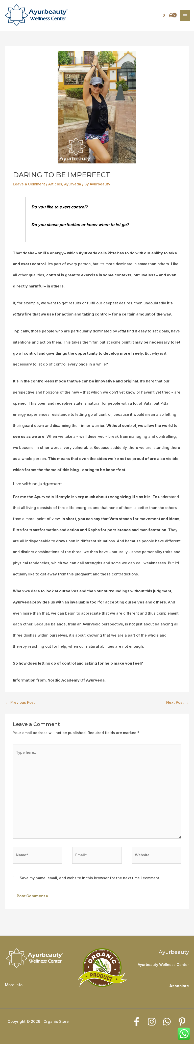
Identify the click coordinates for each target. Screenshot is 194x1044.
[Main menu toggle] (185, 15)
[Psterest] (182, 1021)
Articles (55, 184)
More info (13, 985)
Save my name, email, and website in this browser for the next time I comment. (90, 878)
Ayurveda (72, 184)
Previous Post (20, 702)
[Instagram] (151, 1021)
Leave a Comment (29, 184)
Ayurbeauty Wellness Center (163, 964)
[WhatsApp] (166, 1021)
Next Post (177, 702)
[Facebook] (136, 1021)
